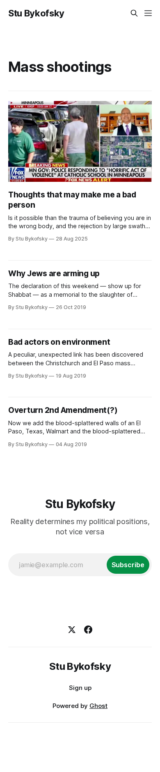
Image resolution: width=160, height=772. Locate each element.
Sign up (80, 688)
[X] (72, 629)
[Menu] (148, 13)
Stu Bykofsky (36, 13)
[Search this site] (134, 13)
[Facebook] (88, 629)
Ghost (98, 706)
